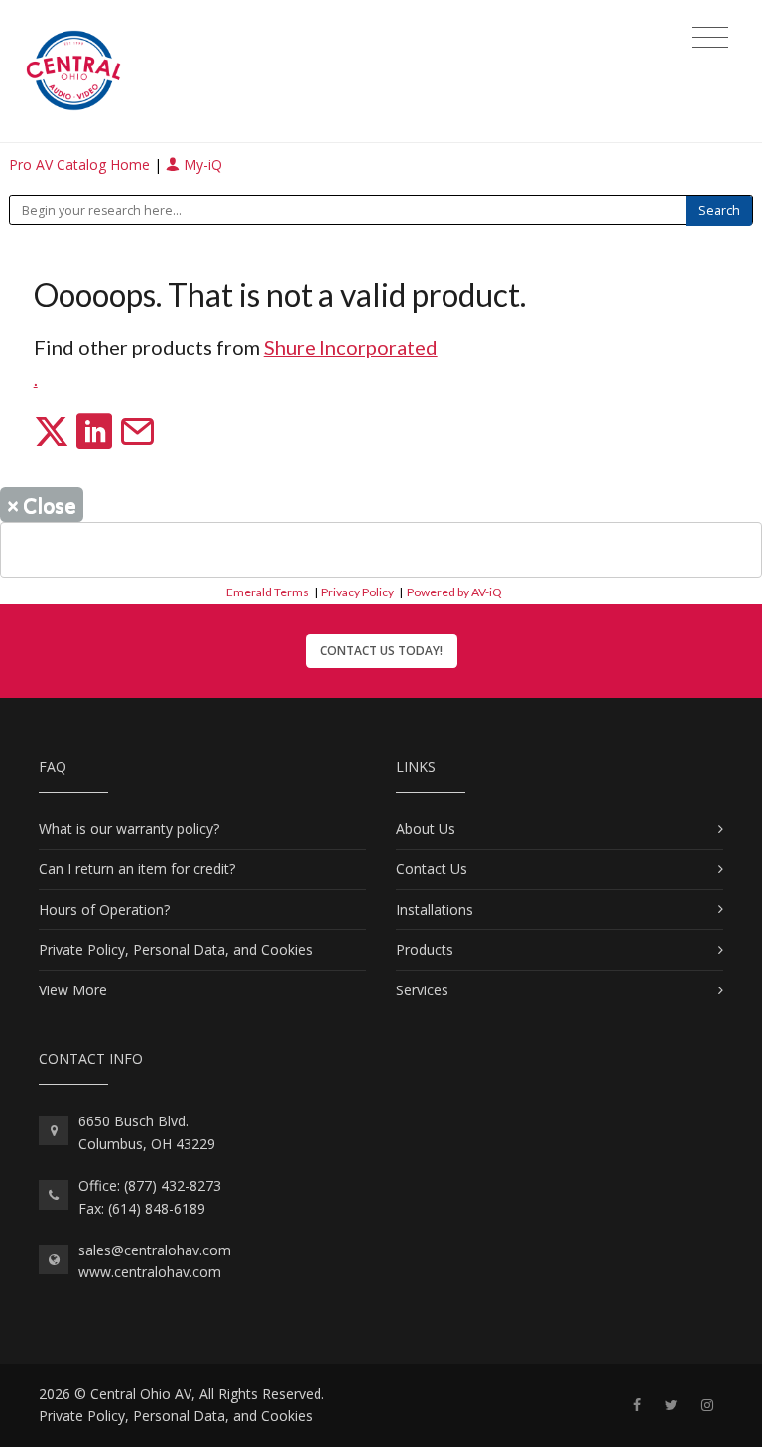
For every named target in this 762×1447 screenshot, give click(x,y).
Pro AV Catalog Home (81, 164)
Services (422, 990)
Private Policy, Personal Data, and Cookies (176, 949)
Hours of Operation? (104, 909)
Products (424, 949)
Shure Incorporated (351, 347)
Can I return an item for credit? (137, 868)
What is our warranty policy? (129, 828)
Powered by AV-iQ (454, 592)
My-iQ (201, 164)
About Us (425, 828)
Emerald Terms (267, 592)
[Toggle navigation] (710, 38)
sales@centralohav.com (154, 1250)
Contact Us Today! (381, 650)
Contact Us (431, 868)
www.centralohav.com (149, 1271)
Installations (434, 909)
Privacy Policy (357, 592)
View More (73, 990)
